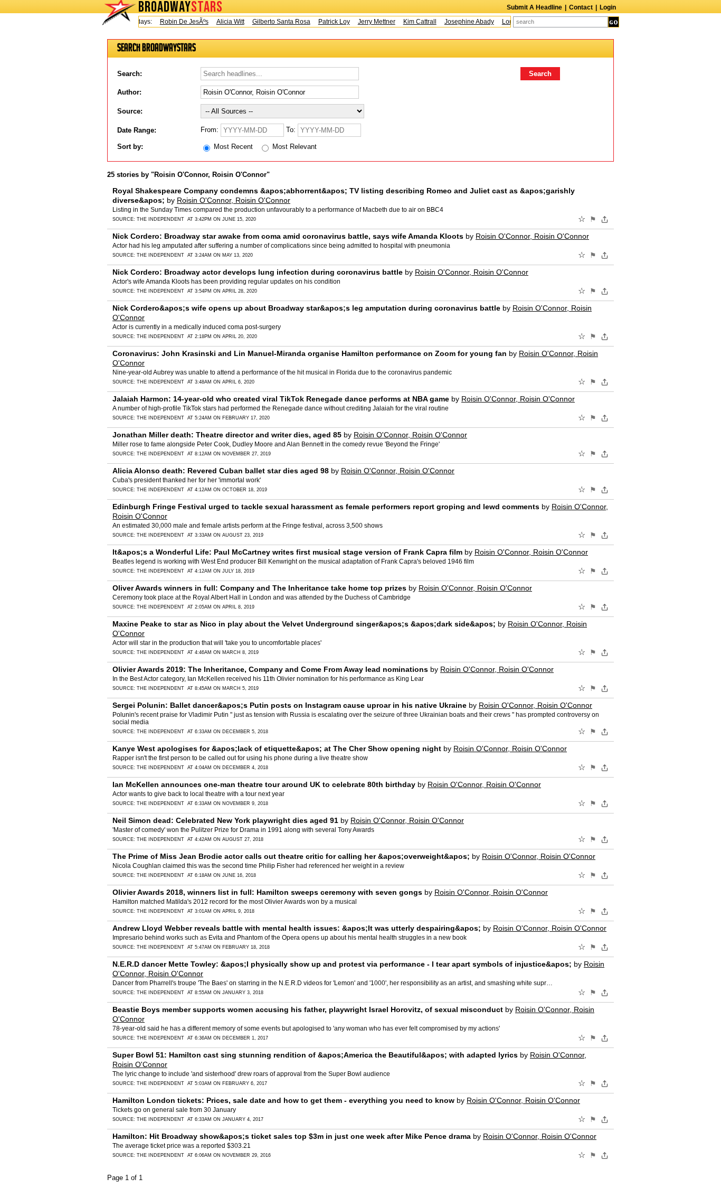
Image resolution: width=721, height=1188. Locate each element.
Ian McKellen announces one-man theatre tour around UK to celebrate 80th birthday (263, 784)
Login (608, 7)
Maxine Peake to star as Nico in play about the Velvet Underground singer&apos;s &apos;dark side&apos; (304, 624)
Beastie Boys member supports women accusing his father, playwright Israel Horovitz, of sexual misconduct (307, 1009)
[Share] (605, 219)
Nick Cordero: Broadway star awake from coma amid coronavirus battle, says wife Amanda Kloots (287, 236)
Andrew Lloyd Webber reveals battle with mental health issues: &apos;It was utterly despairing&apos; (296, 928)
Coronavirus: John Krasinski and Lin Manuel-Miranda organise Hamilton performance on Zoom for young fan (309, 353)
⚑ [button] (593, 219)
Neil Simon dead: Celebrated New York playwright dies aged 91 (225, 820)
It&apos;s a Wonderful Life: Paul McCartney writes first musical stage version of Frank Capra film (287, 552)
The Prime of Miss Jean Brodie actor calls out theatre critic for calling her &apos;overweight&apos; (291, 856)
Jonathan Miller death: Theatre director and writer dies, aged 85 (226, 435)
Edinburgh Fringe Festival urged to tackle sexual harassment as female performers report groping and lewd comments (325, 506)
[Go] (613, 21)
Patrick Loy (323, 21)
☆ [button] (581, 219)
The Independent (160, 219)
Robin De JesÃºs (173, 21)
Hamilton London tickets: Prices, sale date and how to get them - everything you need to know (283, 1100)
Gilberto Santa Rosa (271, 21)
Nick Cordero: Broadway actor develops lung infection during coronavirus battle (257, 272)
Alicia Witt (220, 21)
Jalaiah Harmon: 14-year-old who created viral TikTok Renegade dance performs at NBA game (280, 399)
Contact (581, 7)
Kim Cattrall (409, 21)
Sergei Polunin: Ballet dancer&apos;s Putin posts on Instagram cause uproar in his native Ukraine (289, 705)
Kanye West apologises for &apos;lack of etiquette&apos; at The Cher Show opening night (276, 748)
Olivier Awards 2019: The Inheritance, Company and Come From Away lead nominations (270, 669)
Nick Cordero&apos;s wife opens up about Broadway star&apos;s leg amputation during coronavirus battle (306, 308)
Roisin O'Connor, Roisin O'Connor (233, 200)
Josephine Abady (458, 21)
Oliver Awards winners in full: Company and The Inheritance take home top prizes (259, 588)
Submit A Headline (534, 7)
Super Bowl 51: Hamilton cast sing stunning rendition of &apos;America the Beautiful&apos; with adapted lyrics (315, 1055)
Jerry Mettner (366, 21)
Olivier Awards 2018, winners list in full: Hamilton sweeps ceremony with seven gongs (267, 892)
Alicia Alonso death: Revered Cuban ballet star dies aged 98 (220, 470)
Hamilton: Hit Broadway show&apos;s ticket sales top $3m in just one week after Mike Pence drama (291, 1136)
